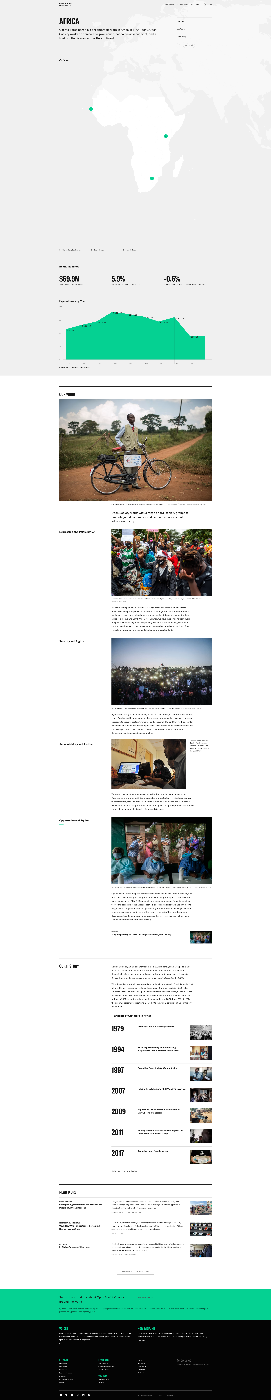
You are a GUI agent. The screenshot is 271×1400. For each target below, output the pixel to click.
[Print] (192, 45)
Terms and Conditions (145, 1395)
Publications (142, 1366)
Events (140, 1360)
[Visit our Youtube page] (72, 1396)
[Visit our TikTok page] (89, 1396)
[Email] (185, 45)
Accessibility (171, 1395)
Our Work (181, 29)
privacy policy (89, 1312)
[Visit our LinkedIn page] (83, 1396)
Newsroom (141, 1363)
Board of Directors (65, 1373)
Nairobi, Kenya (131, 250)
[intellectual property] (184, 1361)
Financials (62, 1376)
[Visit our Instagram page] (78, 1396)
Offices (61, 1382)
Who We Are (169, 4)
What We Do (195, 4)
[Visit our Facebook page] (60, 1396)
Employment (142, 1370)
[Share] (179, 45)
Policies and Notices (66, 1379)
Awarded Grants (103, 1370)
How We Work (183, 4)
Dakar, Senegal (99, 250)
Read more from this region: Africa (135, 1271)
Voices (63, 1328)
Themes (101, 1382)
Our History (181, 36)
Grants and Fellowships (106, 1367)
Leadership (63, 1370)
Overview (180, 21)
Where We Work (103, 1379)
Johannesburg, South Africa (71, 250)
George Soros (63, 1367)
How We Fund (146, 1328)
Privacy (159, 1395)
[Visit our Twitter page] (66, 1396)
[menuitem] (200, 75)
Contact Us (141, 1373)
